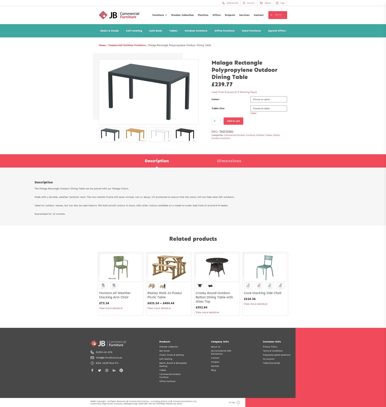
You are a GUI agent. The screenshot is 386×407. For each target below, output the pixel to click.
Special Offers (277, 30)
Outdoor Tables (264, 135)
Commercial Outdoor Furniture (127, 45)
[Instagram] (107, 370)
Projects (230, 15)
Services (244, 15)
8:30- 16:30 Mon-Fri (107, 363)
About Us (215, 346)
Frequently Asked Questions (277, 355)
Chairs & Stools (109, 30)
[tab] (157, 161)
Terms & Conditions (273, 351)
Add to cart (233, 121)
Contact (259, 15)
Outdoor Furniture (196, 30)
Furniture (158, 15)
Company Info (220, 341)
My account (269, 359)
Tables (173, 30)
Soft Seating (134, 30)
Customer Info (272, 341)
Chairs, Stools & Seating (171, 355)
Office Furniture (225, 30)
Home (102, 45)
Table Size (218, 108)
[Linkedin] (114, 370)
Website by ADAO (174, 404)
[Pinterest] (121, 370)
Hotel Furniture (251, 30)
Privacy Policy (270, 346)
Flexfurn (203, 15)
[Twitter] (99, 370)
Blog (213, 370)
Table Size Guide (271, 363)
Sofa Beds (155, 30)
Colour (215, 99)
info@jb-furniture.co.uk (109, 357)
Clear (253, 113)
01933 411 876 (104, 352)
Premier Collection (182, 15)
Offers (217, 15)
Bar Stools (164, 351)
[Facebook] (92, 370)
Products (164, 341)
